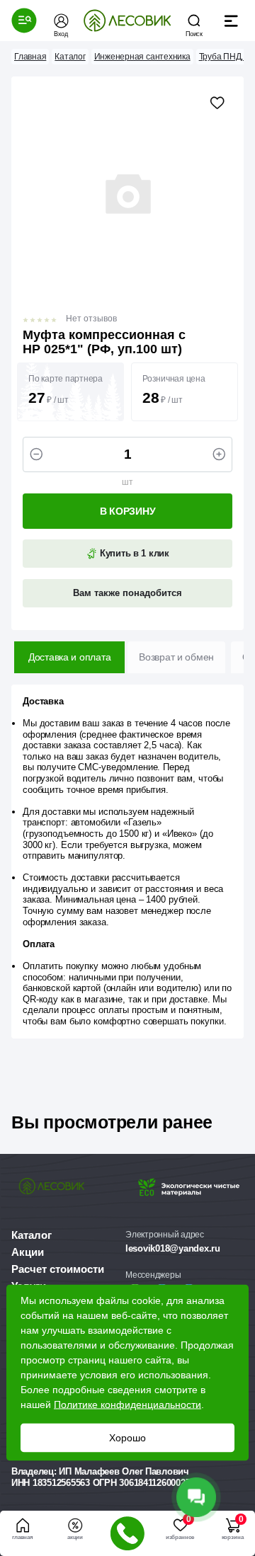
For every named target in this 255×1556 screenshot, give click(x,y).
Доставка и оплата (69, 657)
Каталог (31, 1235)
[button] (24, 20)
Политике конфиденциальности (127, 1404)
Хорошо (127, 1437)
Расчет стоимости (57, 1269)
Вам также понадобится (127, 593)
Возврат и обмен (176, 657)
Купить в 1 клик (133, 553)
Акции (27, 1252)
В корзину (127, 511)
